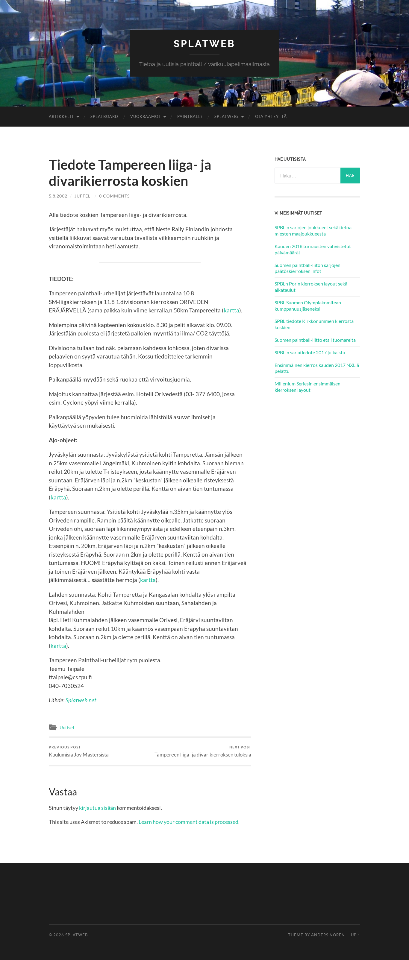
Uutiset (67, 727)
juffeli (83, 195)
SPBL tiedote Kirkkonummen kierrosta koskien (314, 324)
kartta (231, 310)
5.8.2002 (58, 195)
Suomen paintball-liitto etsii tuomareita (315, 340)
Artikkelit (61, 116)
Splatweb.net (81, 700)
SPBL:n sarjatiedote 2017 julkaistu (310, 352)
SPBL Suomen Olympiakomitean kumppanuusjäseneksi (308, 306)
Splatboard (104, 116)
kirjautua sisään (97, 807)
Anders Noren (328, 934)
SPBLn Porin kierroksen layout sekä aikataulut (311, 287)
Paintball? (189, 116)
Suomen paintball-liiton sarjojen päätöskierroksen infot (307, 268)
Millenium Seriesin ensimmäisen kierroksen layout (307, 387)
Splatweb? (226, 116)
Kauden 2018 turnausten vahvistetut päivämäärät (313, 249)
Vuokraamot (145, 116)
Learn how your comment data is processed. (189, 821)
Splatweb (204, 43)
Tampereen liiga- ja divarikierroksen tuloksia (202, 751)
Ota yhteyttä (271, 116)
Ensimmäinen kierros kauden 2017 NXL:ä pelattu (317, 368)
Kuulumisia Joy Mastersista (79, 751)
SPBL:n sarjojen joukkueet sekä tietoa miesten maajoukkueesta (313, 230)
